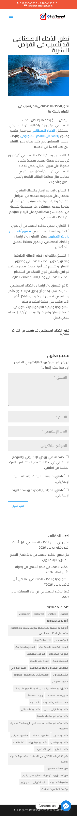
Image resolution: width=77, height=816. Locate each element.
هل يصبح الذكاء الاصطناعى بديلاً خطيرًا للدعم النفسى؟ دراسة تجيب (39, 557)
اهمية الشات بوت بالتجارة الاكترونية (31, 674)
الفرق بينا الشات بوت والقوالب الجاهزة (49, 667)
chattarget (39, 614)
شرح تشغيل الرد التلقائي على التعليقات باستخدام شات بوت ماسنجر (39, 759)
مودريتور (25, 782)
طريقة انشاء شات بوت (57, 768)
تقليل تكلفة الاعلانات (57, 695)
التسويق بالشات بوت (25, 647)
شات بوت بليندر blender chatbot (52, 716)
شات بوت (34, 702)
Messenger (24, 614)
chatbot (64, 614)
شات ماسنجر (61, 749)
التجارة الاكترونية (43, 640)
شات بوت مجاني (19, 735)
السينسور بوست (60, 661)
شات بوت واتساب (59, 742)
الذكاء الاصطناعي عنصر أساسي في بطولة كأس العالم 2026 (42, 569)
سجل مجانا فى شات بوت (55, 702)
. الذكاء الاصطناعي (44, 130)
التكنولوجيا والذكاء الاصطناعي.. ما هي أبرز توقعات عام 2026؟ (41, 581)
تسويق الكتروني (60, 681)
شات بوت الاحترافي (30, 709)
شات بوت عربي (60, 735)
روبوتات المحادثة (35, 695)
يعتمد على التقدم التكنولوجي (40, 136)
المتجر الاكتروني (18, 667)
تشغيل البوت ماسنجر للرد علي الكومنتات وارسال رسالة (41, 688)
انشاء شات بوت (60, 674)
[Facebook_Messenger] (66, 805)
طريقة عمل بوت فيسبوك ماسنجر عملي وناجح (45, 775)
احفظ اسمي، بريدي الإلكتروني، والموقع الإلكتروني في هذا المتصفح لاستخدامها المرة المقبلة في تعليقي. (39, 462)
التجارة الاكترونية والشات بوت (53, 647)
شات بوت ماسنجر (40, 735)
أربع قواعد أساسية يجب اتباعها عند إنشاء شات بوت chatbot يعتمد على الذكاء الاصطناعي (39, 630)
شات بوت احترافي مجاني (56, 709)
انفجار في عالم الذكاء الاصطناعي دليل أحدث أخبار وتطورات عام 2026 (40, 544)
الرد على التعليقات (36, 654)
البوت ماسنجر (61, 640)
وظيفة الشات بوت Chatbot (54, 789)
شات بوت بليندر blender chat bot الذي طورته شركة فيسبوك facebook (39, 726)
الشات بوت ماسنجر (39, 661)
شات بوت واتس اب (37, 742)
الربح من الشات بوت (58, 654)
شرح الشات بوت (43, 749)
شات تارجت (18, 742)
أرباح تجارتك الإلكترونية (57, 620)
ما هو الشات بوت (59, 782)
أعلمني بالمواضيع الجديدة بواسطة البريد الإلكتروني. (40, 492)
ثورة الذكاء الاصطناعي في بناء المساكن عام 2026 (40, 594)
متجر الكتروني (39, 782)
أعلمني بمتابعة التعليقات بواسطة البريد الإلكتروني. (41, 478)
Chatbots (52, 614)
